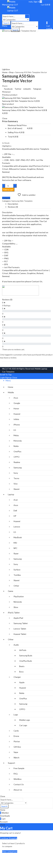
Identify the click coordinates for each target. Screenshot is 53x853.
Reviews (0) (7, 299)
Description (7, 212)
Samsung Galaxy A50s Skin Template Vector (22, 110)
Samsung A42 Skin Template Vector (18, 101)
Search (4, 806)
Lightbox (6, 69)
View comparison (9, 851)
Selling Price (13, 132)
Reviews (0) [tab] (13, 207)
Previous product (9, 95)
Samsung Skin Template (22, 201)
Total (10, 136)
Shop (11, 72)
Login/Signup (6, 377)
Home (4, 72)
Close (14, 377)
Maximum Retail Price (17, 126)
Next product (8, 104)
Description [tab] (13, 204)
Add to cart (8, 189)
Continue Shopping (8, 838)
